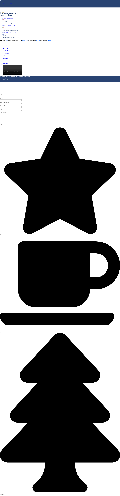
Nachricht (38, 40)
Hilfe (7, 40)
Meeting (49, 40)
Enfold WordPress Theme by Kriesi (23, 76)
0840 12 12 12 (25, 40)
